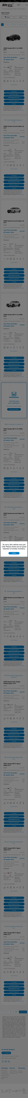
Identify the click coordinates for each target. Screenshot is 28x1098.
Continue (14, 553)
